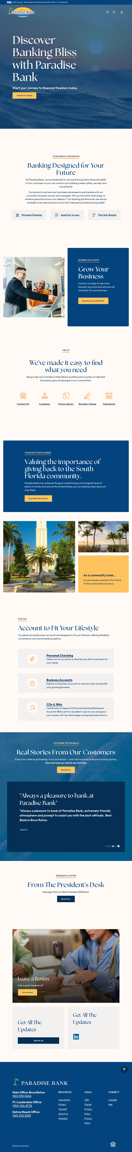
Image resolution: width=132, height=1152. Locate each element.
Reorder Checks (87, 404)
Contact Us (23, 404)
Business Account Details (93, 301)
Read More (66, 770)
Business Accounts (59, 680)
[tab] (106, 846)
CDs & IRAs (54, 704)
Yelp (110, 1104)
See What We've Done (38, 498)
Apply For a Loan (70, 214)
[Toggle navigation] (107, 12)
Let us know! (29, 992)
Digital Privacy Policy (88, 1109)
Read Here (66, 899)
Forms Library (66, 404)
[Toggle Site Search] (114, 12)
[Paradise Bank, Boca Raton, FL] (21, 11)
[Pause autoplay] (118, 846)
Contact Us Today (24, 95)
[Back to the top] (124, 1069)
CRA (86, 1099)
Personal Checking (32, 214)
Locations (44, 404)
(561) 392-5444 (22, 1096)
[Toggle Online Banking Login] (121, 12)
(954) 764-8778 (22, 1106)
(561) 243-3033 (22, 1115)
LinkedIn (112, 1099)
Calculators (109, 404)
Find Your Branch (107, 214)
